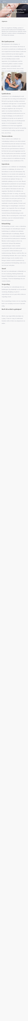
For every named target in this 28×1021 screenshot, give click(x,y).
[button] (25, 1)
